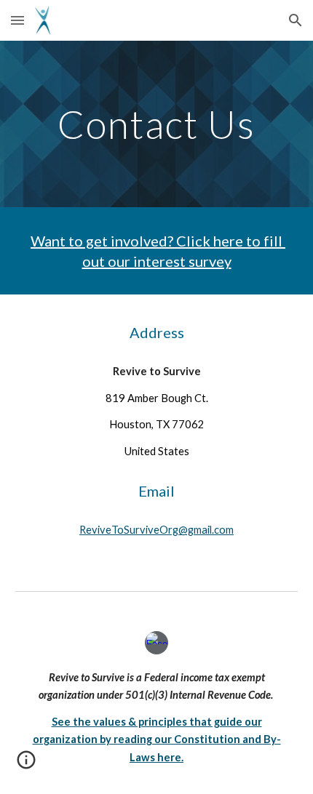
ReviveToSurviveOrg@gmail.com (156, 530)
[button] (17, 20)
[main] (156, 124)
